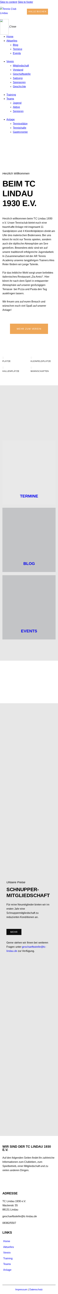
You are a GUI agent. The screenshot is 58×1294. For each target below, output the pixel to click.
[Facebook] (6, 1181)
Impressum (21, 1289)
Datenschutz (36, 1289)
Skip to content (8, 2)
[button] (54, 10)
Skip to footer (25, 2)
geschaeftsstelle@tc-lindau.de (19, 1216)
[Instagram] (34, 1181)
